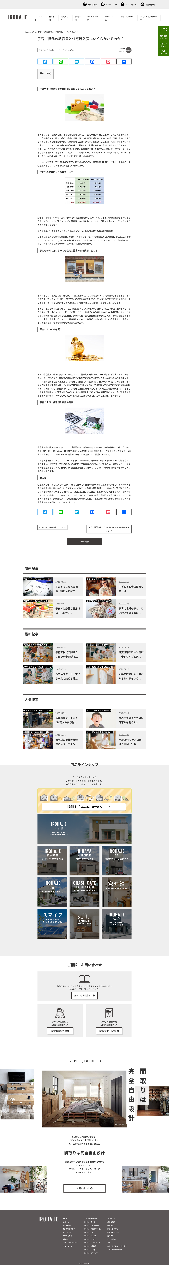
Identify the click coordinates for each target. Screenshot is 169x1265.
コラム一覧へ (84, 541)
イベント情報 (111, 1239)
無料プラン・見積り (108, 1030)
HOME (65, 1218)
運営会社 (66, 1239)
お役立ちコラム (163, 44)
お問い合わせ (131, 4)
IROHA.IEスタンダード (91, 1225)
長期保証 (78, 18)
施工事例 (51, 18)
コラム (33, 32)
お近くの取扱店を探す (148, 18)
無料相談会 (92, 4)
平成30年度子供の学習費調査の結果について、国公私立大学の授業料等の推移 (78, 230)
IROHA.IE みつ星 (89, 1222)
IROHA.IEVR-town (163, 29)
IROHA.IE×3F (89, 1232)
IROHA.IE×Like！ (90, 1236)
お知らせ (66, 1222)
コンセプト (38, 18)
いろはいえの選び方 (90, 1218)
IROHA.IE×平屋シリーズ (92, 1229)
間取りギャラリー (127, 18)
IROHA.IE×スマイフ (91, 1253)
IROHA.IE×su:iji (89, 1249)
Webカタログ (111, 4)
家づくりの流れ (92, 18)
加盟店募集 (150, 4)
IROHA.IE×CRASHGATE (92, 1243)
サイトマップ (67, 1246)
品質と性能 (64, 18)
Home (27, 32)
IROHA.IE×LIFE (89, 1239)
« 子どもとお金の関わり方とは (52, 527)
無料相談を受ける (163, 37)
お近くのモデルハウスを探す (117, 1246)
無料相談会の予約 (59, 1030)
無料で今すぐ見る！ (83, 995)
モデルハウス (109, 18)
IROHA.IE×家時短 (90, 1246)
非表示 (47, 73)
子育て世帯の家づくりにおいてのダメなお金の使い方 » (109, 529)
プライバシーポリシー (70, 1243)
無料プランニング (69, 1229)
